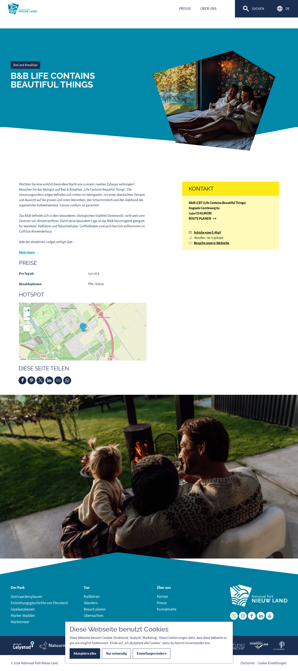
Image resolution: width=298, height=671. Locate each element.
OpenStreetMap (37, 359)
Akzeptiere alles (85, 653)
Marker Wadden (23, 616)
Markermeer (20, 622)
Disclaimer (247, 663)
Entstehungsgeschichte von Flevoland (39, 603)
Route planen (200, 219)
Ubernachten (93, 616)
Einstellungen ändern (151, 653)
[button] (83, 327)
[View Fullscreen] (26, 328)
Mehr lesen (27, 252)
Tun (87, 588)
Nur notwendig (116, 653)
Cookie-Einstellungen (272, 663)
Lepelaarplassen (23, 609)
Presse (162, 603)
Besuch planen (95, 609)
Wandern (91, 603)
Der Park (18, 588)
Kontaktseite (166, 609)
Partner (162, 597)
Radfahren (91, 597)
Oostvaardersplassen (26, 597)
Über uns (164, 588)
